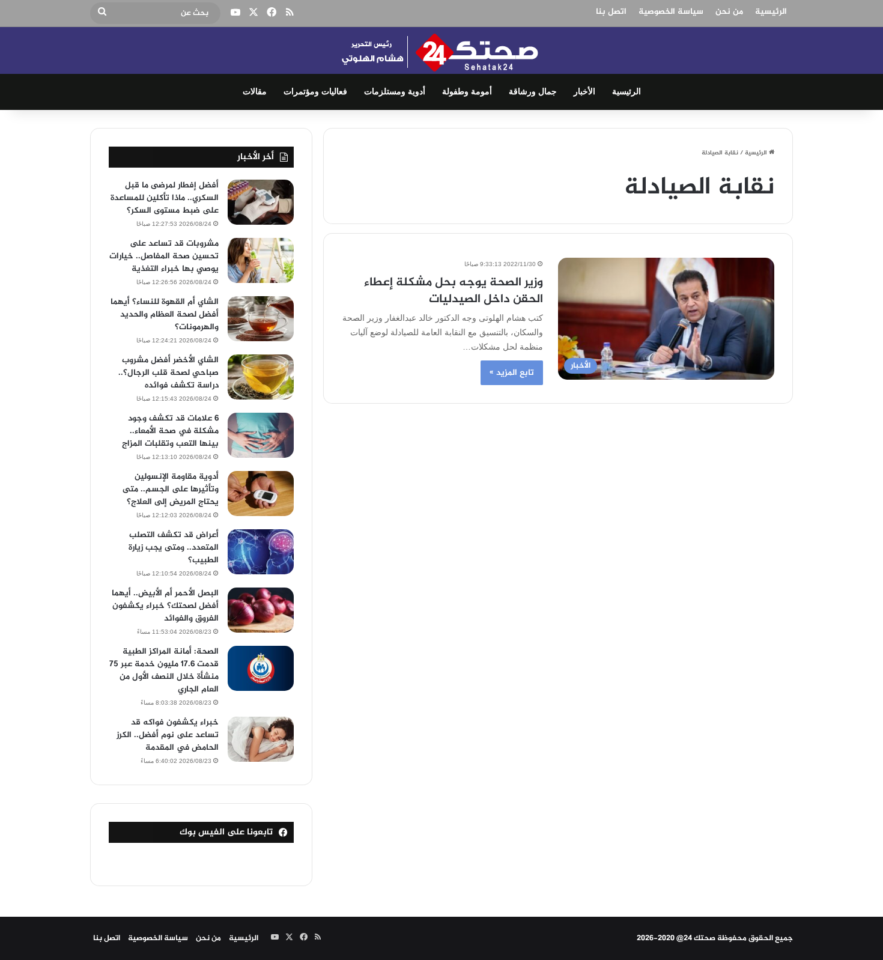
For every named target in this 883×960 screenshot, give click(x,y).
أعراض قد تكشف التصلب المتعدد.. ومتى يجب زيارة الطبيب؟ (174, 547)
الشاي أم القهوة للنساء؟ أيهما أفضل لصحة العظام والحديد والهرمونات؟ (165, 314)
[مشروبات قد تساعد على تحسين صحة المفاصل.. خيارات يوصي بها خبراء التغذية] (261, 260)
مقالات (255, 91)
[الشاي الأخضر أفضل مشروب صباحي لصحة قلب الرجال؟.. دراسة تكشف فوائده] (261, 376)
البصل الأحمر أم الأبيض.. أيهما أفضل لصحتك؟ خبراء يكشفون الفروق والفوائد (165, 605)
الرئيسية (771, 12)
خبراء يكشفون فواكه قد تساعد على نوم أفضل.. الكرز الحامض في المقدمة (168, 735)
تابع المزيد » (512, 373)
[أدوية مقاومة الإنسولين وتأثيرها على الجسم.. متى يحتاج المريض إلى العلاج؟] (261, 493)
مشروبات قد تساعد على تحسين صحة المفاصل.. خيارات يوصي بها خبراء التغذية (164, 256)
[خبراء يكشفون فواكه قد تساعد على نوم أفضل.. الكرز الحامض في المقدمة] (261, 739)
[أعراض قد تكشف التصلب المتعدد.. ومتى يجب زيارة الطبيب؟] (261, 551)
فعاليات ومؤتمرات (315, 91)
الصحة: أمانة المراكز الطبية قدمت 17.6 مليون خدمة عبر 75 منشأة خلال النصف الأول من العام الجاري (164, 670)
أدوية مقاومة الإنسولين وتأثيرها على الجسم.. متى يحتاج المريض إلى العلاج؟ (171, 489)
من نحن (729, 12)
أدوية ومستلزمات (394, 91)
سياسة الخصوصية (671, 12)
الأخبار (584, 91)
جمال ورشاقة (533, 91)
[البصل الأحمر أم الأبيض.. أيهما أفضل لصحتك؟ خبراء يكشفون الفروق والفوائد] (261, 610)
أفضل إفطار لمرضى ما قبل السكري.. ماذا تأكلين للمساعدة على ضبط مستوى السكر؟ (165, 197)
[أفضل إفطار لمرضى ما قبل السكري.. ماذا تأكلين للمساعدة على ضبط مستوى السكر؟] (261, 202)
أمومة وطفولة (467, 91)
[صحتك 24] (441, 50)
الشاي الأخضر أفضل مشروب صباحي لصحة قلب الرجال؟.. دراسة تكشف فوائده (168, 372)
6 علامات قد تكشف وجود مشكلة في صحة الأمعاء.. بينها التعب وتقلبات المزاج (170, 431)
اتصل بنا (611, 12)
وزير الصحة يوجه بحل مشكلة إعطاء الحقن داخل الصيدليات (453, 291)
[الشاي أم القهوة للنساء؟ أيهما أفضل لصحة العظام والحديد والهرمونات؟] (261, 318)
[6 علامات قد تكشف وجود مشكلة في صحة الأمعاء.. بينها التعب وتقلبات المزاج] (261, 435)
